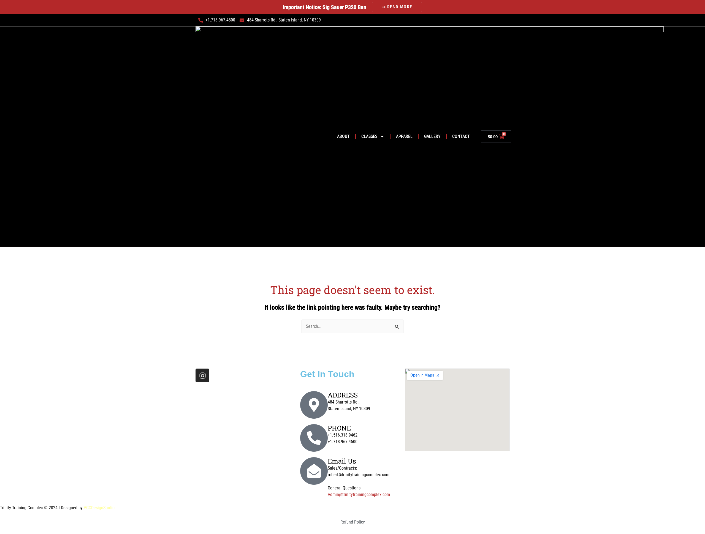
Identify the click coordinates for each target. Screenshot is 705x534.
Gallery (432, 136)
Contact (461, 136)
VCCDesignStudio (99, 507)
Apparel (404, 136)
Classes (369, 136)
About (343, 136)
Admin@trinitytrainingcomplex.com (359, 494)
